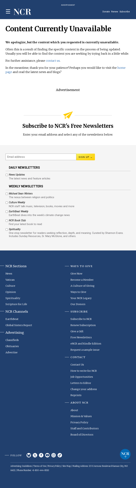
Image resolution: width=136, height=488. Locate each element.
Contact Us (77, 364)
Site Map (67, 466)
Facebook (41, 455)
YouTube (47, 455)
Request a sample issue (85, 349)
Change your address (83, 389)
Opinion (10, 292)
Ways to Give (78, 292)
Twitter (35, 455)
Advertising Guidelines (21, 466)
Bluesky (29, 455)
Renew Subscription (83, 325)
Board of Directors (81, 434)
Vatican (10, 279)
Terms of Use (39, 466)
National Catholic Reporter (125, 454)
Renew (114, 11)
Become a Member (82, 279)
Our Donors (77, 304)
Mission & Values (81, 416)
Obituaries (12, 346)
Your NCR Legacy (81, 298)
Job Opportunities (81, 376)
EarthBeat (11, 319)
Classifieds (12, 340)
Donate (106, 11)
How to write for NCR (83, 370)
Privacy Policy (79, 422)
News (8, 273)
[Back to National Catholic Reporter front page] (22, 12)
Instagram (53, 455)
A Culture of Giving (82, 285)
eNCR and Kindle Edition (85, 343)
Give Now (76, 273)
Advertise (11, 352)
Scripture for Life (16, 304)
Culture (10, 285)
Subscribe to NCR (81, 319)
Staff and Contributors (84, 428)
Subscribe (125, 11)
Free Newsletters (81, 337)
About (74, 410)
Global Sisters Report (18, 325)
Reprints (75, 395)
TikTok (60, 455)
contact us (53, 60)
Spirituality (12, 298)
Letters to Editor (80, 383)
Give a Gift (76, 331)
